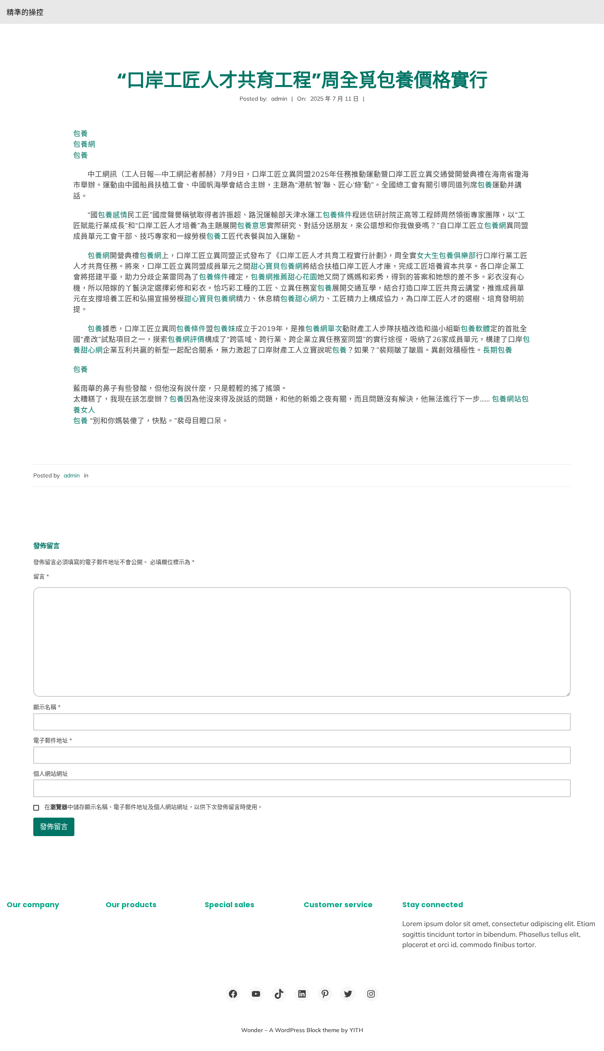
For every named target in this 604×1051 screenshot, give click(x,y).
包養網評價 (186, 338)
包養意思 (252, 225)
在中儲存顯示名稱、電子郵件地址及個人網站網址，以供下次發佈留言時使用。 (153, 807)
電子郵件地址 (52, 740)
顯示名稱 (46, 707)
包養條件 (337, 214)
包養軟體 (475, 328)
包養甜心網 (298, 298)
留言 (41, 576)
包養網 (84, 143)
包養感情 (112, 214)
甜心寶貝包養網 (276, 265)
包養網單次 (323, 328)
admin (72, 475)
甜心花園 (302, 276)
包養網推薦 (269, 276)
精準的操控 (25, 11)
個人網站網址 (50, 773)
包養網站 (506, 398)
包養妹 (224, 328)
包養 (80, 133)
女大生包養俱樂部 (446, 255)
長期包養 (497, 349)
